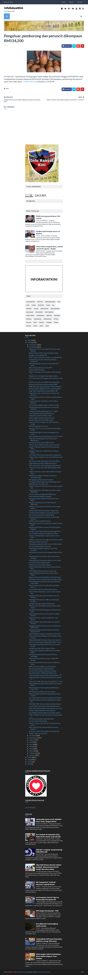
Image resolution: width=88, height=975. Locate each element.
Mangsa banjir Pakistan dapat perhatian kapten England (44, 528)
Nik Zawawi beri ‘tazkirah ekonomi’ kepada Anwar (45, 883)
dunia (34, 305)
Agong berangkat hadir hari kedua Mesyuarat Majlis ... (44, 499)
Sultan (28, 326)
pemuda (28, 319)
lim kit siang (30, 315)
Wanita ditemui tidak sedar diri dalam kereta (43, 353)
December (33, 345)
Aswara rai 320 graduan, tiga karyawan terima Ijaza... (44, 536)
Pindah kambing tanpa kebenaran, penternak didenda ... (44, 408)
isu (53, 305)
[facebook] (62, 8)
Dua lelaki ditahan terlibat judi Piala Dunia (42, 673)
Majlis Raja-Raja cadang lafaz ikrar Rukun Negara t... (46, 386)
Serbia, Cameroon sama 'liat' (38, 733)
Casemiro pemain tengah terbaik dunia (42, 604)
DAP (59, 301)
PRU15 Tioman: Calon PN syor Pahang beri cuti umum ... (44, 724)
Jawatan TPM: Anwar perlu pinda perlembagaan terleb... (45, 429)
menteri (49, 315)
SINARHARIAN (29, 81)
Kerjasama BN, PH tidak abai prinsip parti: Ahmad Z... (45, 678)
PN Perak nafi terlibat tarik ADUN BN (41, 719)
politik (28, 322)
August (32, 740)
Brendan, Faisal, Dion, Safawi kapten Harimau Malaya (44, 452)
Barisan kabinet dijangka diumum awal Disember (45, 389)
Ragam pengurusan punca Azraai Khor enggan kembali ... (44, 614)
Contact (79, 2)
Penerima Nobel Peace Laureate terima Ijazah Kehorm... (44, 518)
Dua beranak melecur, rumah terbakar (41, 669)
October (32, 735)
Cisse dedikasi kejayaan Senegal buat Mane (43, 533)
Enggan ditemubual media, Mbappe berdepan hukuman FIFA (44, 631)
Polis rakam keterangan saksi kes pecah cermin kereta (44, 645)
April (31, 749)
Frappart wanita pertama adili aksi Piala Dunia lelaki (45, 540)
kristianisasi (49, 312)
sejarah (49, 322)
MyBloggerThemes (43, 972)
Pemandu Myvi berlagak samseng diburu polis (44, 513)
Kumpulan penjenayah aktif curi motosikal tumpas (45, 544)
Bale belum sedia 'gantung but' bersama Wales (44, 461)
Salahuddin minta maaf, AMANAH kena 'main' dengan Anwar (48, 820)
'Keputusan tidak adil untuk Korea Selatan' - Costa (46, 681)
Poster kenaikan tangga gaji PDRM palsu (42, 494)
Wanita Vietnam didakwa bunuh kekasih (42, 666)
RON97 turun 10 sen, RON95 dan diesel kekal (44, 382)
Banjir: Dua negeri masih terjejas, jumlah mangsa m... (45, 373)
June (31, 744)
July (30, 742)
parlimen (57, 315)
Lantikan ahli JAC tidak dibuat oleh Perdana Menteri (43, 402)
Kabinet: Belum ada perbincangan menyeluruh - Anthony (45, 623)
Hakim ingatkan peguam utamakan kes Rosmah (44, 634)
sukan (56, 322)
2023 (29, 340)
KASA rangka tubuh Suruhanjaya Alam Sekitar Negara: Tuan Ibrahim (48, 956)
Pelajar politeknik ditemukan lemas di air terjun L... (45, 640)
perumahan (47, 319)
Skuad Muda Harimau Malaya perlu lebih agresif (44, 713)
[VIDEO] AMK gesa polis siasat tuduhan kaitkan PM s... (45, 568)
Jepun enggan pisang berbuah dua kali (41, 418)
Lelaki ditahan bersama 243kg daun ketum (43, 463)
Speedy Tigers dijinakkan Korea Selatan (42, 710)
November (33, 347)
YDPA (47, 326)
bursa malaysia (50, 301)
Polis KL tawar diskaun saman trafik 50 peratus (44, 445)
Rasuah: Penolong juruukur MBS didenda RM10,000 (42, 503)
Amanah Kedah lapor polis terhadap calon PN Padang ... (44, 596)
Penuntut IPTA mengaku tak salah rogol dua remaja (44, 423)
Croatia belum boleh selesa (38, 721)
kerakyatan (44, 308)
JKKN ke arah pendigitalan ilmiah (40, 521)
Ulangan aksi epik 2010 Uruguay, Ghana (42, 648)
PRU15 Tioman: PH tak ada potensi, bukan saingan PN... (46, 487)
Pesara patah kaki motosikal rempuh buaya (43, 589)
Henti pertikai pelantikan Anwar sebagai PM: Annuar (44, 659)
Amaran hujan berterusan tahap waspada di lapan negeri (45, 398)
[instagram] (80, 8)
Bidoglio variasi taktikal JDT (38, 355)
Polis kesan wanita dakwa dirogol (40, 565)
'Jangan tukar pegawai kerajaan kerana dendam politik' (44, 651)
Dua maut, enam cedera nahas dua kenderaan (44, 731)
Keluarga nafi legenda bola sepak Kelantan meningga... (43, 655)
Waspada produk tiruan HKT (38, 542)
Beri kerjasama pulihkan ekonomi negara (42, 692)
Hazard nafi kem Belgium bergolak (40, 496)
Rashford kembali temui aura (38, 426)
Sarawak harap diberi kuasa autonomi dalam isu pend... (44, 663)
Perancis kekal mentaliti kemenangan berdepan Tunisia (44, 694)
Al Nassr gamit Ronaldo (36, 370)
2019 (29, 762)
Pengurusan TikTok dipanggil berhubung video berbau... (44, 350)
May (31, 746)
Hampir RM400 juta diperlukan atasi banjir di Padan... (43, 574)
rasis (35, 322)
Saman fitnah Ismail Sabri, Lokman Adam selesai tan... (44, 592)
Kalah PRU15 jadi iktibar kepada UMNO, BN (43, 391)
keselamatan (55, 308)
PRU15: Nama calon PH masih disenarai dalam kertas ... (44, 586)
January (32, 755)
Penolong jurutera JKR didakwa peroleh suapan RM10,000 (45, 491)
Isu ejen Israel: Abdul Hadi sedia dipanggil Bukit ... (45, 531)
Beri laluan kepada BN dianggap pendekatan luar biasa (45, 610)
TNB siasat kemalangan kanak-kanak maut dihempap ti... (43, 439)
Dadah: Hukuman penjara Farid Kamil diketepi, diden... (44, 448)
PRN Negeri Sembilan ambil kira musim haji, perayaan (43, 549)
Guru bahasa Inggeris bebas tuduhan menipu (44, 405)
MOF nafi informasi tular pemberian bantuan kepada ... (43, 728)
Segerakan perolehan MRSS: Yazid (40, 415)
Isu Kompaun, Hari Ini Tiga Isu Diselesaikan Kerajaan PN (47, 898)
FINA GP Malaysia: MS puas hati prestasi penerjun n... (45, 716)
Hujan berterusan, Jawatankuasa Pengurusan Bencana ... (44, 394)
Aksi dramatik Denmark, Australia (40, 546)
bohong (40, 301)
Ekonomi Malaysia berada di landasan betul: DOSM (45, 436)
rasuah (41, 322)
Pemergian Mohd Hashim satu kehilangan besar (45, 482)
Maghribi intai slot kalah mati (38, 484)
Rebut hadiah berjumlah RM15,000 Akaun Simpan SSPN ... (45, 684)
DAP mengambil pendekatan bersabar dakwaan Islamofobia (44, 582)
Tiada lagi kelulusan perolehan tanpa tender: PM (45, 675)
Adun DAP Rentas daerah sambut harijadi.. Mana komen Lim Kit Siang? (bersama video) (48, 867)
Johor (36, 308)
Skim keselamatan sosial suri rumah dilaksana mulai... (44, 364)
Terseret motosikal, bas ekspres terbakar (42, 671)
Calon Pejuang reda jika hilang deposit (41, 413)
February (32, 753)
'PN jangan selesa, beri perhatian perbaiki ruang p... (46, 579)
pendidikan (37, 319)
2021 (29, 757)
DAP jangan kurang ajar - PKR (47, 911)
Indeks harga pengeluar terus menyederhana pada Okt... (46, 458)
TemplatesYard (22, 972)
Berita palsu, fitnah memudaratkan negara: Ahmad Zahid (45, 524)
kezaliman (29, 312)
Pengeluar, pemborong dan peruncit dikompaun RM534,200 (45, 627)
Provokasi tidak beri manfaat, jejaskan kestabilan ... (45, 698)
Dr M (27, 305)
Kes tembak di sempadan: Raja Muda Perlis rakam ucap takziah (48, 835)
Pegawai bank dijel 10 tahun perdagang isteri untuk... (44, 433)
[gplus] (69, 8)
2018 (29, 764)
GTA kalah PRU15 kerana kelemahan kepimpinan (45, 455)
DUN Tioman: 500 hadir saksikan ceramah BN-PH (45, 357)
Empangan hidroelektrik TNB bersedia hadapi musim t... (44, 600)
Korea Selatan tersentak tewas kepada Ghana (44, 706)
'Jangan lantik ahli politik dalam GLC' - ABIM (43, 411)
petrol (56, 319)
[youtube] (76, 8)
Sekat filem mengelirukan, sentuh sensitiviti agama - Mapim (49, 247)
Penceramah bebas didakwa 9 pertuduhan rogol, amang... (45, 637)
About (71, 2)
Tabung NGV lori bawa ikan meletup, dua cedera (45, 560)
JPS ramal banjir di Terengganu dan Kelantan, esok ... (45, 379)
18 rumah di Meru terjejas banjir (39, 562)
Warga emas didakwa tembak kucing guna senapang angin (43, 476)
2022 (29, 342)
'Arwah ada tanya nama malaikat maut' (41, 442)
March (31, 751)
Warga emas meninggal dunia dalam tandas (43, 376)
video (35, 326)
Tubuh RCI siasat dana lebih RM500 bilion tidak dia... (44, 468)
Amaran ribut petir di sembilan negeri (41, 420)
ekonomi (41, 305)
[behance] (73, 8)
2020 (29, 760)
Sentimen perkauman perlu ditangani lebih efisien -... (45, 553)
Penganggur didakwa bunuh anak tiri (41, 480)
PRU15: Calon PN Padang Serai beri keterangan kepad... (45, 606)
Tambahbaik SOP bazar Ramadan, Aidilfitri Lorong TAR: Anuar (49, 940)
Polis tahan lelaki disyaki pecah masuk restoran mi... (46, 708)
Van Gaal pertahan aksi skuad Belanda (41, 515)
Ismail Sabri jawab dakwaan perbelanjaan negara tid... (45, 701)
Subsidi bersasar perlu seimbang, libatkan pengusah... (42, 360)
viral (41, 326)
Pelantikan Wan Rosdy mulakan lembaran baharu (45, 704)
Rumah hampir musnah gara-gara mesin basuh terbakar (44, 557)
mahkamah (40, 315)
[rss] (83, 8)
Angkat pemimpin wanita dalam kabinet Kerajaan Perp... (45, 472)
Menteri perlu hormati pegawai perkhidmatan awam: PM (44, 688)
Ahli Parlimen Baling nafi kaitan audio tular (43, 571)
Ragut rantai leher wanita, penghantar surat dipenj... (43, 618)
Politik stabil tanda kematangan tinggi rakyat (44, 510)
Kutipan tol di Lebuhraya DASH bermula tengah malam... (45, 507)
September (33, 738)
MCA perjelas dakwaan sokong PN (40, 368)
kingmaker (39, 312)
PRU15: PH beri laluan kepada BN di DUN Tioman (45, 642)
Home (64, 2)
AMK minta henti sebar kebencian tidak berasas (45, 465)
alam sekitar (30, 301)
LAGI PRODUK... (30, 807)
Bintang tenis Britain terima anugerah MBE (43, 384)
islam (48, 305)
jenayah (28, 308)
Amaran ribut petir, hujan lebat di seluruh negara (45, 577)
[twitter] (65, 8)
